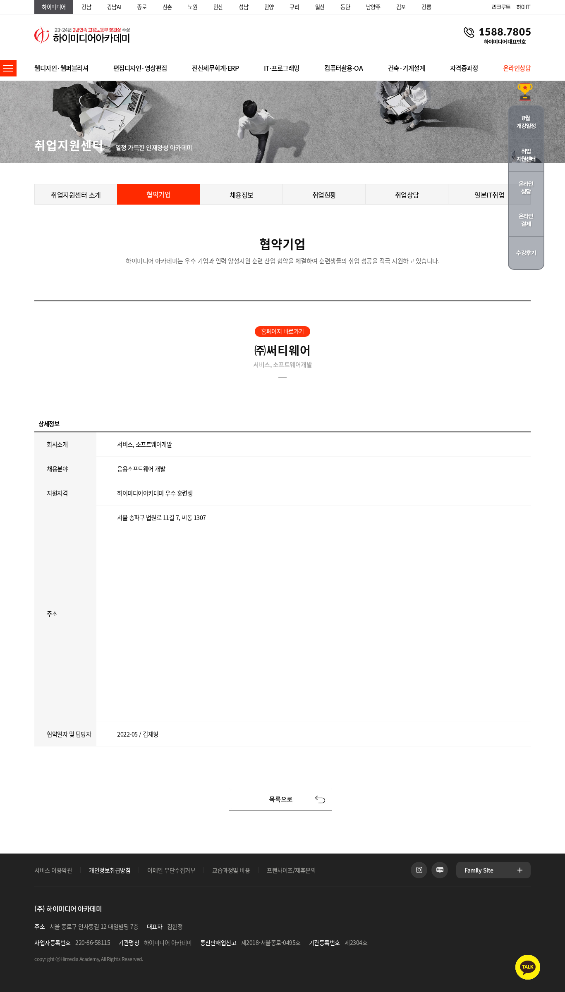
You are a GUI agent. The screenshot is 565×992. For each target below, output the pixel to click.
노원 (192, 7)
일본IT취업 (489, 195)
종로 (141, 7)
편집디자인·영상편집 (140, 68)
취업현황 (324, 195)
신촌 (167, 7)
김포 (401, 7)
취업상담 (407, 195)
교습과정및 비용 (231, 870)
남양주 (373, 7)
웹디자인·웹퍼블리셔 (61, 68)
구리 (294, 7)
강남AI (114, 7)
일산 (320, 7)
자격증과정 (464, 68)
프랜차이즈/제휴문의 (291, 870)
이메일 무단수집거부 (171, 870)
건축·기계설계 (406, 68)
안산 (218, 7)
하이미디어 (54, 7)
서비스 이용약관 (53, 870)
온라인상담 (517, 68)
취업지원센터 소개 (76, 195)
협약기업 (158, 194)
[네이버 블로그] (439, 870)
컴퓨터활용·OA (343, 68)
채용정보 (242, 195)
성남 (243, 7)
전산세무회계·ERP (215, 68)
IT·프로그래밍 (281, 68)
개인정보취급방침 (109, 870)
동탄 (345, 7)
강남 (86, 7)
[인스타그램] (419, 870)
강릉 (426, 7)
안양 (269, 7)
